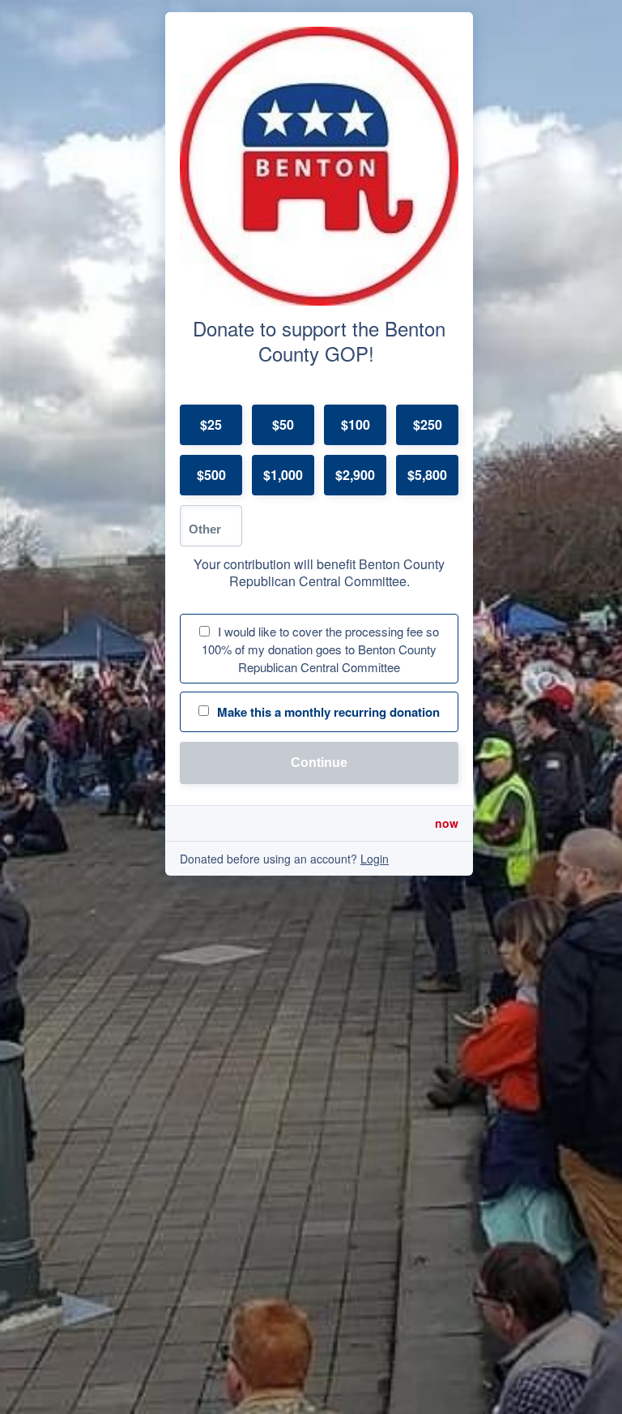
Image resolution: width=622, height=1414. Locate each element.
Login (374, 858)
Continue (319, 762)
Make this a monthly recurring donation (328, 712)
